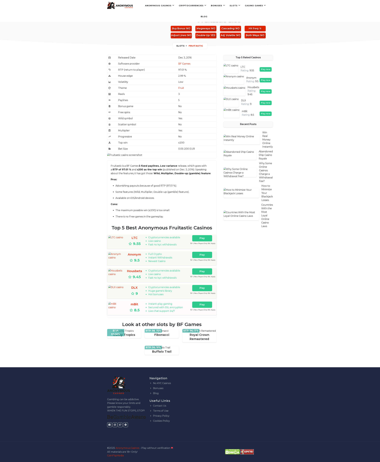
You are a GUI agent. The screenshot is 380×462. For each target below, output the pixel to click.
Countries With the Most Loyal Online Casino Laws (267, 215)
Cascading (227, 28)
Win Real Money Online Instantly (267, 139)
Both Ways (252, 35)
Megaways (203, 28)
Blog (204, 16)
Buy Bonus (178, 28)
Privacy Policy (160, 415)
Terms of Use (160, 410)
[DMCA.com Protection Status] (232, 451)
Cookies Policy (161, 420)
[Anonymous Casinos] (120, 5)
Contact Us (159, 405)
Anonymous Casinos (158, 5)
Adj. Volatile (228, 35)
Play (202, 238)
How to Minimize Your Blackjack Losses (267, 192)
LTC (134, 238)
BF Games (184, 63)
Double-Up (203, 35)
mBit (134, 304)
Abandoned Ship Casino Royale (266, 155)
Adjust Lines (178, 35)
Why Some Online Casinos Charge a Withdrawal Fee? (266, 172)
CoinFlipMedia (115, 455)
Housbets (134, 271)
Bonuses (216, 5)
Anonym (134, 254)
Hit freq (253, 28)
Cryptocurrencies (191, 5)
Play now (265, 69)
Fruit (181, 88)
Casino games (254, 5)
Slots (234, 5)
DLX (134, 287)
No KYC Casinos (161, 383)
